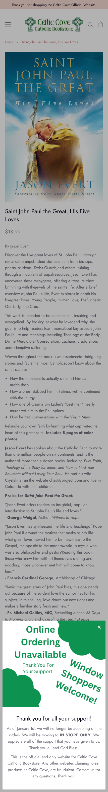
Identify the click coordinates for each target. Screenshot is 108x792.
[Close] (99, 626)
